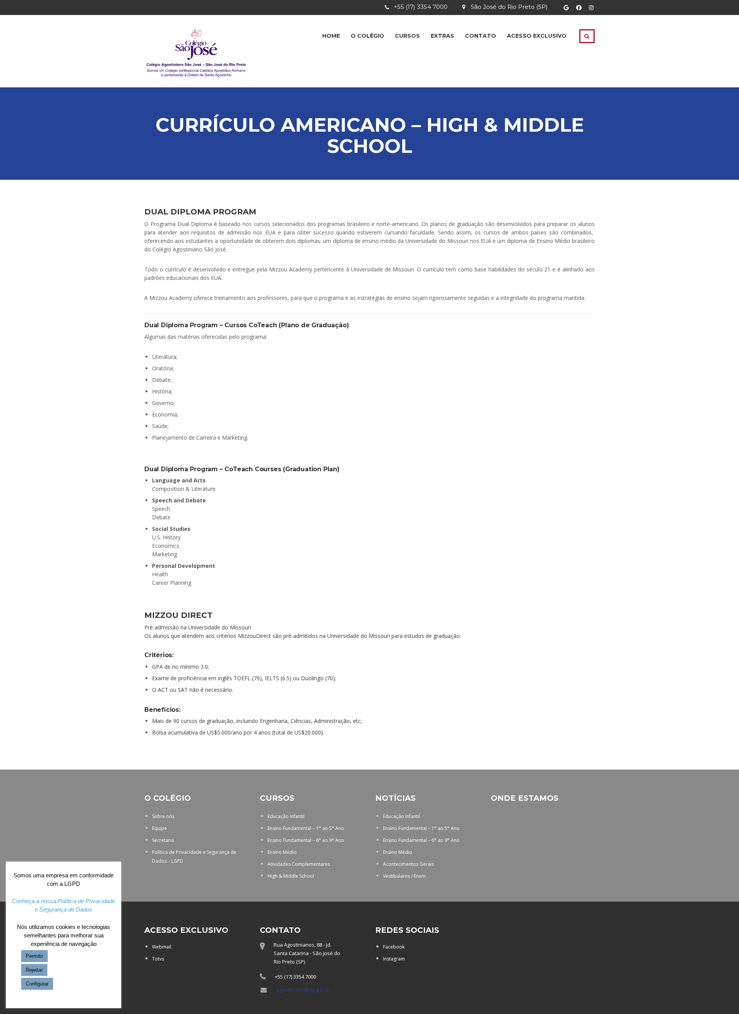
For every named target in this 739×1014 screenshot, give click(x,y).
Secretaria (163, 840)
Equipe (159, 828)
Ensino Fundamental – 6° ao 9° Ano (306, 840)
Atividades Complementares (299, 864)
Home (331, 35)
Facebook (394, 947)
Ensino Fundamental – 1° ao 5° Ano (306, 828)
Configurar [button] (37, 984)
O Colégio (367, 35)
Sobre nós (163, 816)
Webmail (161, 947)
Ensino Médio (282, 852)
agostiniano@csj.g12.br (303, 989)
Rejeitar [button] (34, 970)
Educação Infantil (286, 816)
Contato (480, 35)
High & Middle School (291, 876)
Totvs (158, 958)
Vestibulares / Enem (404, 876)
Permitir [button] (34, 956)
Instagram (394, 958)
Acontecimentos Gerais (408, 864)
